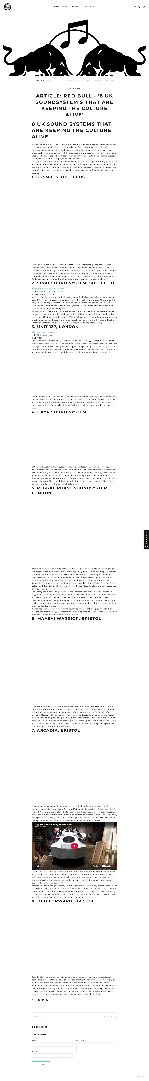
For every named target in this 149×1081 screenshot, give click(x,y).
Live (85, 7)
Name (34, 1040)
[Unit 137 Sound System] (74, 332)
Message (80, 1040)
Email (34, 1051)
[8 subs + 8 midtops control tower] (74, 288)
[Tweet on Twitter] (43, 1000)
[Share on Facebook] (39, 1000)
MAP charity (79, 270)
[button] (139, 7)
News (93, 7)
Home (56, 7)
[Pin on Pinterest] (47, 1000)
